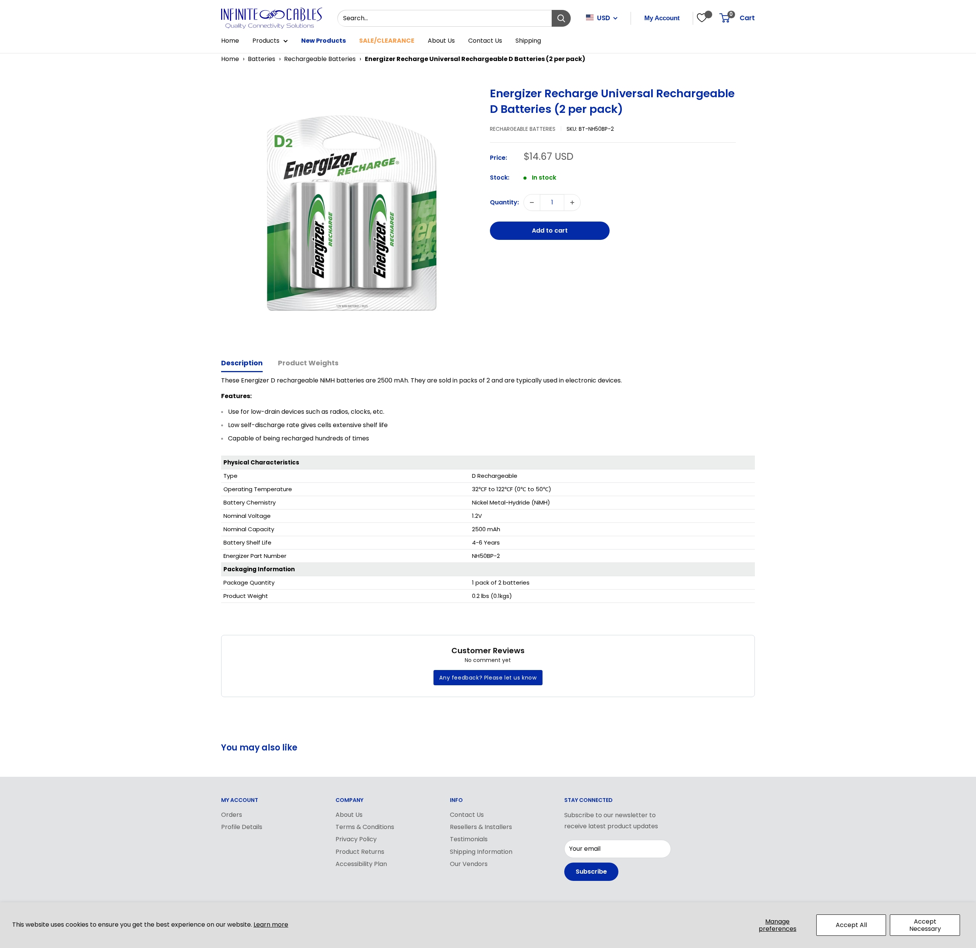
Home (230, 40)
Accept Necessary (925, 925)
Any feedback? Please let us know (487, 677)
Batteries (261, 59)
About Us (441, 40)
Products (265, 40)
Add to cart (550, 230)
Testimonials (469, 839)
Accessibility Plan (361, 864)
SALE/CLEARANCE (386, 40)
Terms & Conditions (365, 827)
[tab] (242, 363)
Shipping (528, 40)
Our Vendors (469, 864)
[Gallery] (352, 213)
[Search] (561, 18)
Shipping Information (481, 851)
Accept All (851, 925)
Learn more (271, 924)
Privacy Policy (356, 839)
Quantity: (504, 202)
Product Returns (360, 851)
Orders (231, 814)
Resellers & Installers (481, 827)
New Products (323, 40)
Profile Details (241, 827)
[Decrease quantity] (532, 202)
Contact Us (485, 40)
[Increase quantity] (572, 202)
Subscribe (591, 871)
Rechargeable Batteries (320, 59)
